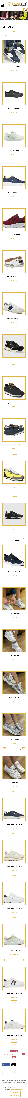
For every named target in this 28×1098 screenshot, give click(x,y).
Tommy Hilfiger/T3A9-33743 (14, 950)
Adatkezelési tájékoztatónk (16, 1089)
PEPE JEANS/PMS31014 (14, 361)
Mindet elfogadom (14, 1095)
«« (12, 1051)
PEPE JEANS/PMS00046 (14, 277)
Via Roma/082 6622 (14, 698)
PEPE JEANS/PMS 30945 (14, 487)
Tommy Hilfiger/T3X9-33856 (14, 908)
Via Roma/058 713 (14, 740)
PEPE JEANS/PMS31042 (14, 319)
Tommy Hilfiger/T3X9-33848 (14, 824)
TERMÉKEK (5, 35)
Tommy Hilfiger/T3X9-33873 (14, 1035)
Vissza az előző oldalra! (11, 1073)
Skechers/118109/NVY (14, 193)
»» (14, 1057)
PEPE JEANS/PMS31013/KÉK (14, 445)
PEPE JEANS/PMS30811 (14, 571)
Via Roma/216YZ (14, 782)
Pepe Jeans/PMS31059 (14, 108)
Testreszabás (14, 1092)
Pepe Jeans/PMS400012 (14, 66)
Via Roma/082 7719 (14, 613)
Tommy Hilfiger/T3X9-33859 (14, 993)
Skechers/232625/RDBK (14, 235)
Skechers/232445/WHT (14, 151)
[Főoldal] (17, 4)
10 (20, 1054)
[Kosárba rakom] (23, 538)
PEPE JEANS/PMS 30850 (14, 529)
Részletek (14, 76)
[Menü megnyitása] (2, 5)
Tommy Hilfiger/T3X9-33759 (14, 866)
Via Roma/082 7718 (14, 656)
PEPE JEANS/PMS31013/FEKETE (14, 403)
